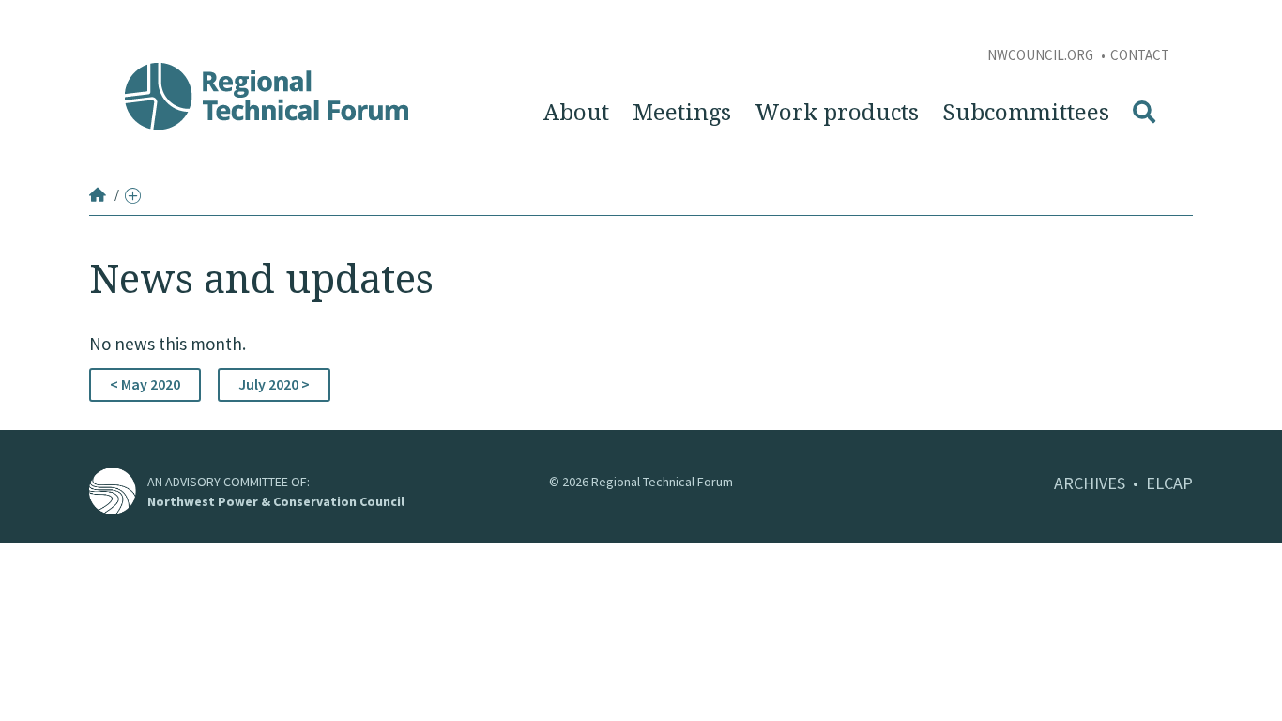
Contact (1139, 55)
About (576, 113)
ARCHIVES (1089, 483)
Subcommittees (1025, 113)
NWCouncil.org (1041, 55)
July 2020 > (274, 384)
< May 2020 (145, 384)
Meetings (682, 113)
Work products (837, 113)
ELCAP (1169, 483)
